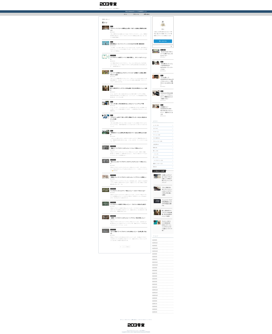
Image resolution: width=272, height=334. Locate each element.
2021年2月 (154, 284)
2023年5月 (154, 245)
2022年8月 (154, 253)
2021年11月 (155, 262)
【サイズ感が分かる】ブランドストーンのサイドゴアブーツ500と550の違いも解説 (167, 191)
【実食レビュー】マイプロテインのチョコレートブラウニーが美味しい (128, 177)
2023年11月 (155, 242)
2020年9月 (154, 298)
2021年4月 (154, 278)
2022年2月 (154, 256)
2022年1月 (154, 259)
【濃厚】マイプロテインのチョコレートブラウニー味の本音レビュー (127, 218)
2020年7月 (154, 303)
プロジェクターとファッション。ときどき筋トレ (136, 330)
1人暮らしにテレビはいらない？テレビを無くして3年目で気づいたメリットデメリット (167, 178)
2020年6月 (154, 306)
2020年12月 (155, 289)
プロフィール (136, 14)
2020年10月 (155, 295)
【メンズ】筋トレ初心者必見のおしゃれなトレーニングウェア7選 (127, 103)
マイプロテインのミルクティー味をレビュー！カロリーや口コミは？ (127, 190)
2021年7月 (154, 273)
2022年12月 (155, 248)
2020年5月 (154, 309)
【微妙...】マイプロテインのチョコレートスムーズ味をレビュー (126, 148)
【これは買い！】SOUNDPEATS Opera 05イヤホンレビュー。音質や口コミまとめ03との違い (167, 81)
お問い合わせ (146, 14)
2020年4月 (154, 311)
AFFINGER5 (147, 332)
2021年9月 (154, 267)
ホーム (125, 14)
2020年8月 (154, 300)
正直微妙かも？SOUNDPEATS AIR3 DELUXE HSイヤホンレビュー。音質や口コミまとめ (166, 110)
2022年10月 (155, 251)
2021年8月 (154, 270)
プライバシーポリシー (142, 319)
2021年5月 (154, 275)
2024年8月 (154, 240)
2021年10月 (155, 264)
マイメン (150, 319)
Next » (127, 246)
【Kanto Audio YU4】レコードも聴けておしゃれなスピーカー (166, 53)
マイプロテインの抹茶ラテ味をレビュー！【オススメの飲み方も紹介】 (128, 204)
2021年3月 (154, 281)
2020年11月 (155, 292)
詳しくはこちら (163, 41)
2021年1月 (154, 287)
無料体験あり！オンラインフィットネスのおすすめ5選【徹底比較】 (127, 43)
